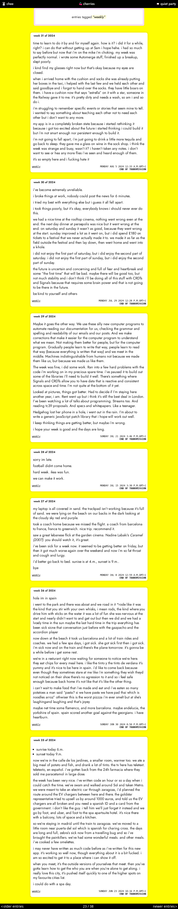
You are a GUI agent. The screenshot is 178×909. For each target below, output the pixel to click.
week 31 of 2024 (44, 36)
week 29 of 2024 (44, 316)
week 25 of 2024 (44, 740)
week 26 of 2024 (44, 591)
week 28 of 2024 (44, 452)
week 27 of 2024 (44, 501)
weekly (36, 166)
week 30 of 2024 (44, 182)
